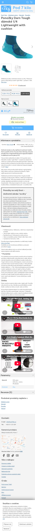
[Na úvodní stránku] (17, 8)
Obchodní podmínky (7, 469)
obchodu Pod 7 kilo (22, 211)
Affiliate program (6, 495)
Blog (3, 492)
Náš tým (4, 487)
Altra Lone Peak (5, 243)
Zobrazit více (10, 111)
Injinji (9, 246)
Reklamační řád (6, 471)
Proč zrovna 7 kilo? (7, 484)
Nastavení (6, 528)
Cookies (4, 477)
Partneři (4, 497)
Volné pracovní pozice (8, 489)
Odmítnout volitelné (25, 524)
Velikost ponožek (6, 90)
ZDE (21, 451)
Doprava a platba (6, 463)
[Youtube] (4, 455)
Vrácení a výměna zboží (8, 466)
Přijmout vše (7, 524)
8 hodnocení (22, 85)
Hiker (6, 167)
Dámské (3, 404)
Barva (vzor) (5, 99)
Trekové (3, 408)
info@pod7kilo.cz (11, 422)
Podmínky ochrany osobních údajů (11, 474)
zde (4, 519)
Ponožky (3, 406)
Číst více (3, 82)
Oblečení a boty (5, 402)
